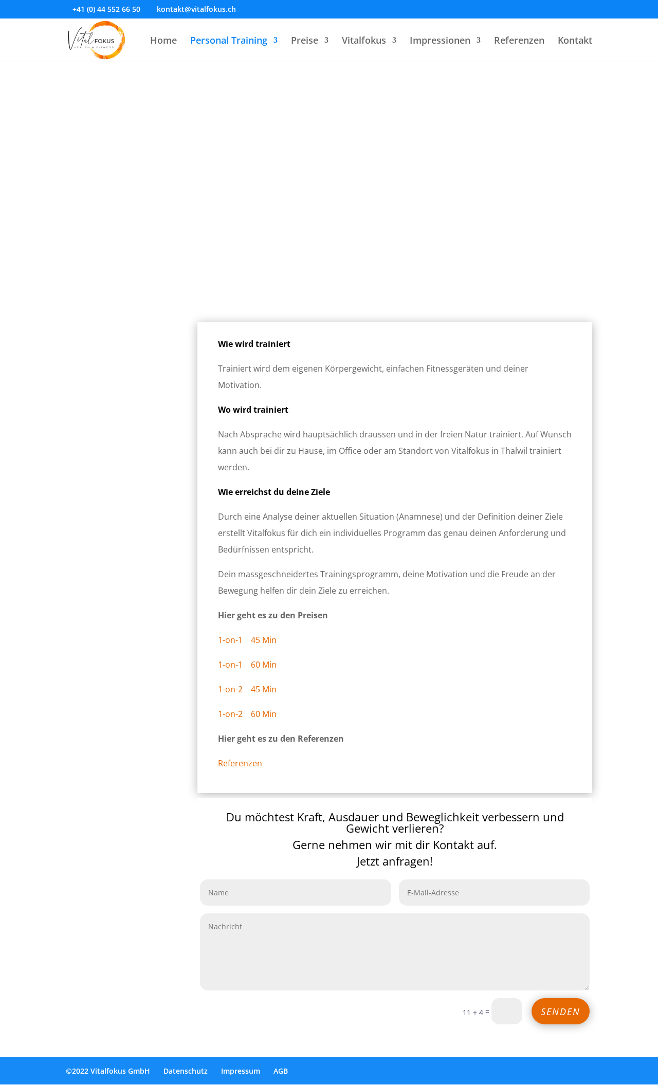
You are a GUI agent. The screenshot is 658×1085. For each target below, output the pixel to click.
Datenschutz (185, 1071)
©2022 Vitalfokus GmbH (108, 1071)
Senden (560, 1011)
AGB (280, 1071)
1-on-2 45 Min (247, 689)
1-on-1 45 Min (247, 640)
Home (163, 41)
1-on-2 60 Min (247, 714)
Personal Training (228, 41)
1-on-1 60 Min (247, 664)
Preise (304, 41)
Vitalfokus (364, 41)
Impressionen (440, 41)
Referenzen (519, 41)
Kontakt (575, 41)
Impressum (240, 1071)
